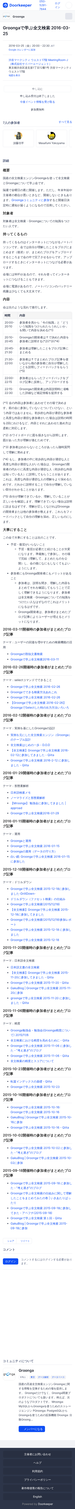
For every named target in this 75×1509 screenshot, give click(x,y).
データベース (58, 1377)
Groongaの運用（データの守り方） (34, 851)
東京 (33, 1377)
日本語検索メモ (21, 792)
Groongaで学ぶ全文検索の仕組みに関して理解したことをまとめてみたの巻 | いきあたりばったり (41, 1198)
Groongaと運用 (21, 841)
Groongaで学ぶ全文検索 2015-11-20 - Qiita (40, 983)
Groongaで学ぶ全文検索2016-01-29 (35, 813)
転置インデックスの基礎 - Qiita (31, 1081)
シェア (10, 1240)
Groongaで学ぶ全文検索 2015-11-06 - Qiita (40, 1056)
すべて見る (65, 121)
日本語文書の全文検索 (25, 967)
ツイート (25, 1240)
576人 (23, 1377)
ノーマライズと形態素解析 (28, 798)
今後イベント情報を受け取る (37, 101)
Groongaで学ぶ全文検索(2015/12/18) (35, 904)
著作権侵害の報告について (37, 1488)
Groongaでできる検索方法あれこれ (34, 692)
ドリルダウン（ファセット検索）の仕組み (38, 899)
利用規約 (37, 1471)
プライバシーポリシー (37, 1479)
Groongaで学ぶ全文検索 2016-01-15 (35, 846)
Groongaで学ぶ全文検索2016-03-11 (35, 659)
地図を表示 (14, 75)
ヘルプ (37, 1462)
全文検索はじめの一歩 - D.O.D (30, 745)
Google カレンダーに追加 (22, 49)
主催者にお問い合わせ (37, 1454)
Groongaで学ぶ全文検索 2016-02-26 (35, 687)
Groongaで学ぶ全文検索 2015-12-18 (35, 940)
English (37, 1496)
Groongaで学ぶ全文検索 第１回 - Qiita (36, 1218)
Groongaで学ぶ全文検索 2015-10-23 (35, 1087)
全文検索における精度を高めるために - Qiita (40, 1040)
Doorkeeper (45, 1504)
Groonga (18, 16)
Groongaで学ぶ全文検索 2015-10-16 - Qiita (40, 1127)
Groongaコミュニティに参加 (30, 200)
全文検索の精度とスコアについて (32, 1061)
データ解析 (43, 1377)
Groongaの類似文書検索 (27, 654)
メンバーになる (33, 1429)
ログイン (10, 1261)
